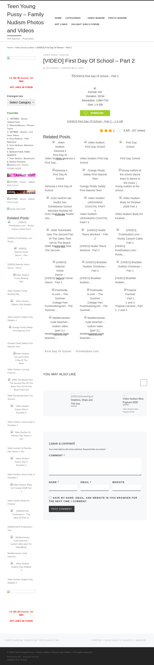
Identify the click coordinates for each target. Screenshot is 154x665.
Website (118, 482)
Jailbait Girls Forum (17, 660)
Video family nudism (24, 47)
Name (54, 482)
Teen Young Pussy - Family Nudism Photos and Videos (43, 652)
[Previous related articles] (136, 382)
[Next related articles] (143, 382)
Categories (15, 96)
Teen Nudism (52, 68)
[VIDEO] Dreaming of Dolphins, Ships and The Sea (82, 400)
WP (19, 657)
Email (86, 482)
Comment (57, 455)
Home (10, 47)
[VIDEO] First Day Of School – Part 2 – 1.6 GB (95, 121)
